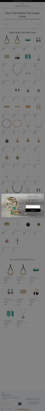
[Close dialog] (42, 194)
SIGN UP (33, 210)
